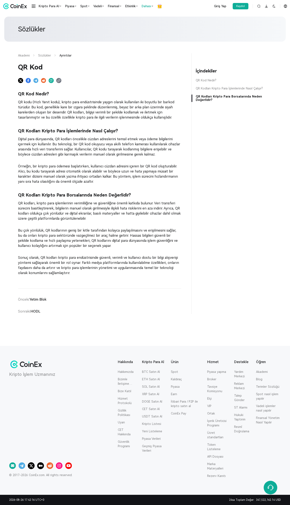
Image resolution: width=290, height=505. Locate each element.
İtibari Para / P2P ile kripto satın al (184, 404)
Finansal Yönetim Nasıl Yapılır (268, 420)
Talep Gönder (239, 398)
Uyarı (121, 422)
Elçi (209, 398)
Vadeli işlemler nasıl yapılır (266, 408)
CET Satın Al (151, 409)
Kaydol (240, 6)
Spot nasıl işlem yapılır (267, 396)
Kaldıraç (176, 379)
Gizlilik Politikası (124, 413)
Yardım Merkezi (239, 374)
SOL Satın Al (151, 386)
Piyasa (175, 386)
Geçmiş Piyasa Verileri (152, 448)
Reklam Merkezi (239, 386)
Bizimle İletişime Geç (123, 382)
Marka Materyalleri (215, 466)
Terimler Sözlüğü (267, 386)
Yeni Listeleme (152, 431)
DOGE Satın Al (152, 401)
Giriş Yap (220, 6)
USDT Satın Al (152, 416)
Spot (174, 371)
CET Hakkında (124, 432)
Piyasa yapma (216, 371)
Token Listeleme (214, 447)
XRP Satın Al (150, 394)
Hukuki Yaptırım (239, 417)
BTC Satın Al (151, 371)
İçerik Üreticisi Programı (217, 423)
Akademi (262, 371)
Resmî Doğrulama (241, 429)
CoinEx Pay (178, 413)
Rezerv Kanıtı (216, 476)
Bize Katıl (124, 391)
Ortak (211, 413)
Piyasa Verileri (151, 438)
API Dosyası (215, 456)
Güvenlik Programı (124, 444)
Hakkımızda (126, 371)
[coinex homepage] (16, 6)
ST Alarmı (240, 407)
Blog (259, 379)
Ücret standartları (215, 435)
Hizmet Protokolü (125, 401)
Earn (174, 394)
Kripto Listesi (151, 424)
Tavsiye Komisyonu (214, 389)
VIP (209, 406)
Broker (211, 379)
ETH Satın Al (151, 379)
